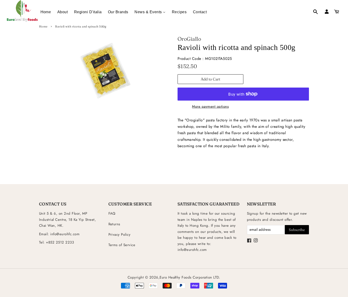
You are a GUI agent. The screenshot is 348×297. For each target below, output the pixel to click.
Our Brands (118, 12)
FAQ (112, 213)
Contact (200, 12)
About (62, 12)
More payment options (210, 106)
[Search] (313, 12)
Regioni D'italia (88, 12)
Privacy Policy (119, 234)
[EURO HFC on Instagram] (256, 241)
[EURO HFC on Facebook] (249, 241)
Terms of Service (121, 245)
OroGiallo (189, 38)
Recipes (179, 12)
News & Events (148, 12)
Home (45, 12)
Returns (114, 224)
